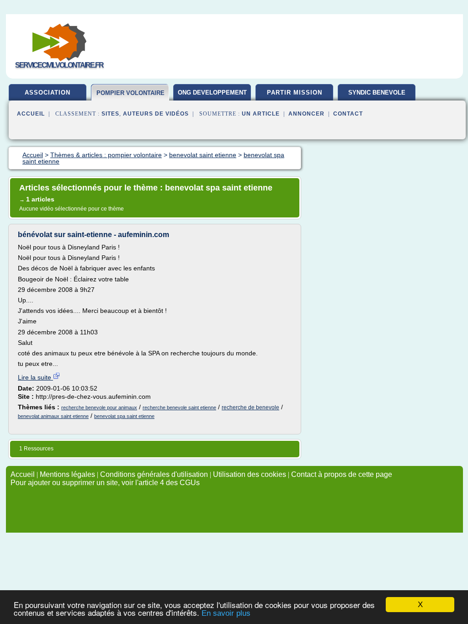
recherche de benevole (250, 407)
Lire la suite (35, 377)
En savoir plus (226, 613)
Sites (110, 114)
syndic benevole (376, 92)
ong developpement (212, 92)
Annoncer (306, 114)
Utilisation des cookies (249, 474)
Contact (348, 114)
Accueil (31, 114)
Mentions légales (67, 474)
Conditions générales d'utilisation (154, 474)
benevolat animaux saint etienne (53, 416)
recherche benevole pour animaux (99, 407)
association (47, 92)
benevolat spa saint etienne (124, 416)
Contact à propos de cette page (341, 474)
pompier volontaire (130, 93)
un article (261, 114)
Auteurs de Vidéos (156, 114)
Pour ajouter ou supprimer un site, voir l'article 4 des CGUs (105, 483)
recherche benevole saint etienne (179, 407)
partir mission (294, 92)
